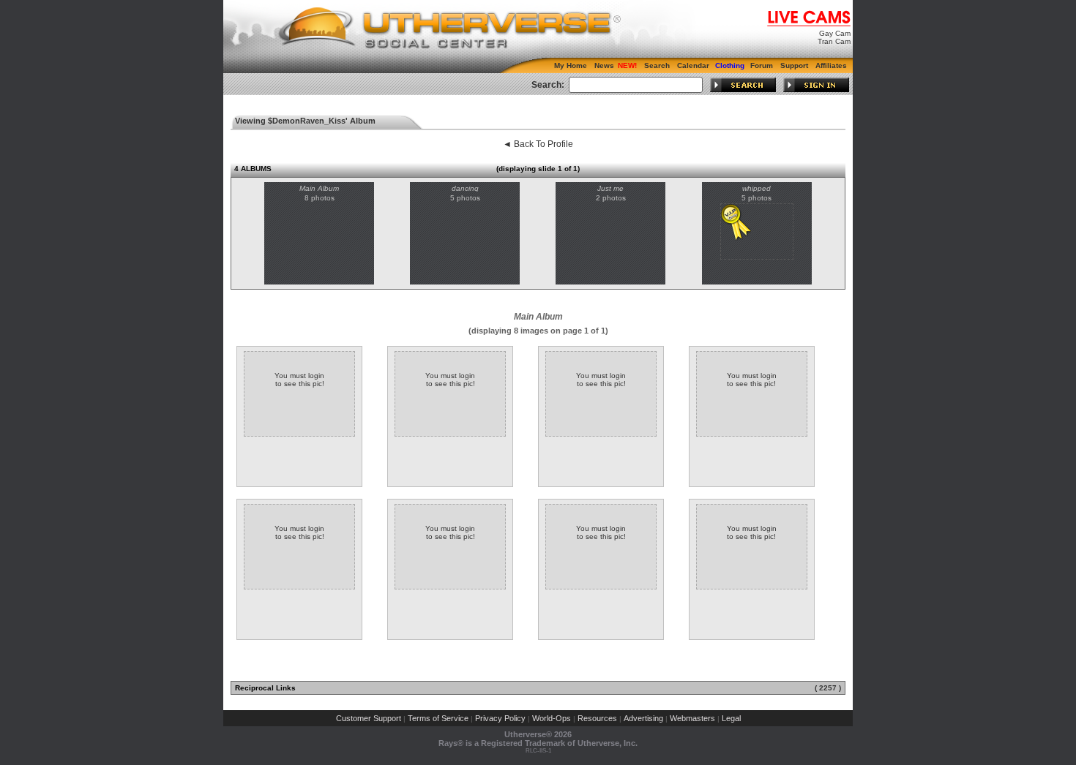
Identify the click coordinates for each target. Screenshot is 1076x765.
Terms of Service (438, 718)
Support (794, 65)
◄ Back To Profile (538, 144)
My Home (570, 65)
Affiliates (831, 65)
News (604, 65)
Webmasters (692, 718)
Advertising (643, 718)
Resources (597, 718)
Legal (731, 718)
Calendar (693, 65)
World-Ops (551, 718)
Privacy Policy (500, 718)
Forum (761, 65)
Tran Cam (834, 41)
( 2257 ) (828, 688)
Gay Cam (835, 33)
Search (657, 65)
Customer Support (368, 718)
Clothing (729, 65)
